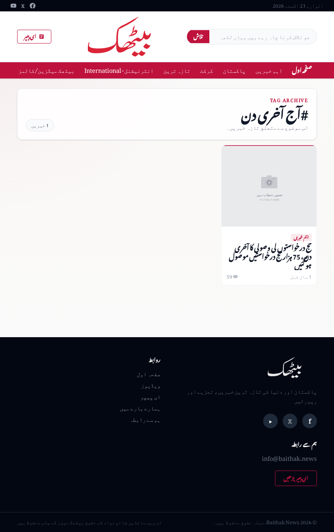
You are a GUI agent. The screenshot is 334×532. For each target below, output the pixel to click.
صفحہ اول (302, 70)
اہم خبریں (268, 70)
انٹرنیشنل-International (119, 70)
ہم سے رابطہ (145, 419)
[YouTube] (13, 6)
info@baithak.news (289, 458)
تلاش (198, 36)
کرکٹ (206, 70)
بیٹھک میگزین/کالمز (46, 70)
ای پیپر (30, 36)
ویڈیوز (150, 385)
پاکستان (234, 70)
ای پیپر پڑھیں (295, 478)
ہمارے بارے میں (140, 408)
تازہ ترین (176, 70)
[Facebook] (32, 6)
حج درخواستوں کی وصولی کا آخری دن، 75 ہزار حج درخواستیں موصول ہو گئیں (270, 256)
